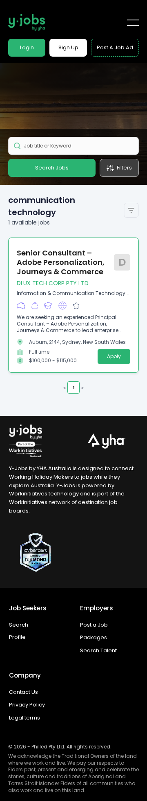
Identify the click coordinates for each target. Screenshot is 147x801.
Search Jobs (52, 168)
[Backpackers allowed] (34, 306)
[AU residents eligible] (21, 306)
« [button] (64, 388)
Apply (114, 356)
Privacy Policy (27, 705)
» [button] (82, 388)
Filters (124, 168)
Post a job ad (115, 47)
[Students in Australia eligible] (48, 306)
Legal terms (24, 718)
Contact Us (23, 692)
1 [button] (73, 388)
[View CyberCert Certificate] (73, 552)
